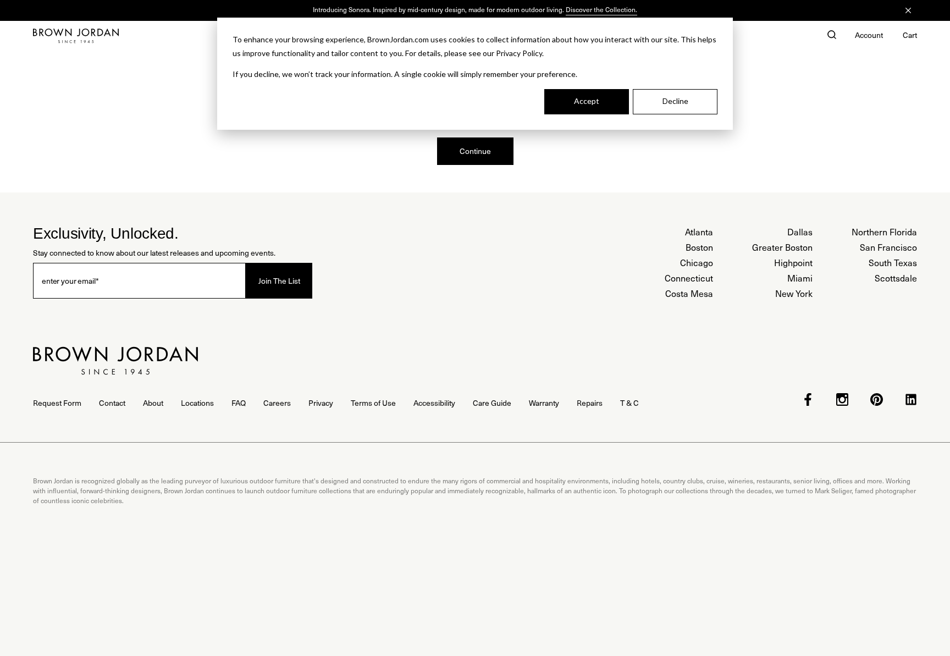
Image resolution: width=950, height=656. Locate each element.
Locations (197, 403)
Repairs (590, 403)
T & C (629, 403)
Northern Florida (884, 232)
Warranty (544, 403)
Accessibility (434, 403)
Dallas (800, 232)
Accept (586, 101)
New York (794, 293)
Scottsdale (896, 278)
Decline (675, 101)
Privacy (320, 403)
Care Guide (492, 403)
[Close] (908, 10)
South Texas (893, 262)
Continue (475, 151)
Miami (800, 278)
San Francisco (888, 247)
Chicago (696, 262)
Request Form (57, 403)
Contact (112, 403)
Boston (699, 247)
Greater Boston (782, 247)
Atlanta (699, 232)
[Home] (76, 36)
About (153, 403)
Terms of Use (373, 403)
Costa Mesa (689, 293)
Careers (277, 403)
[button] (832, 36)
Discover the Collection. (601, 9)
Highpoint (793, 262)
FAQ (238, 403)
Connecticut (689, 278)
